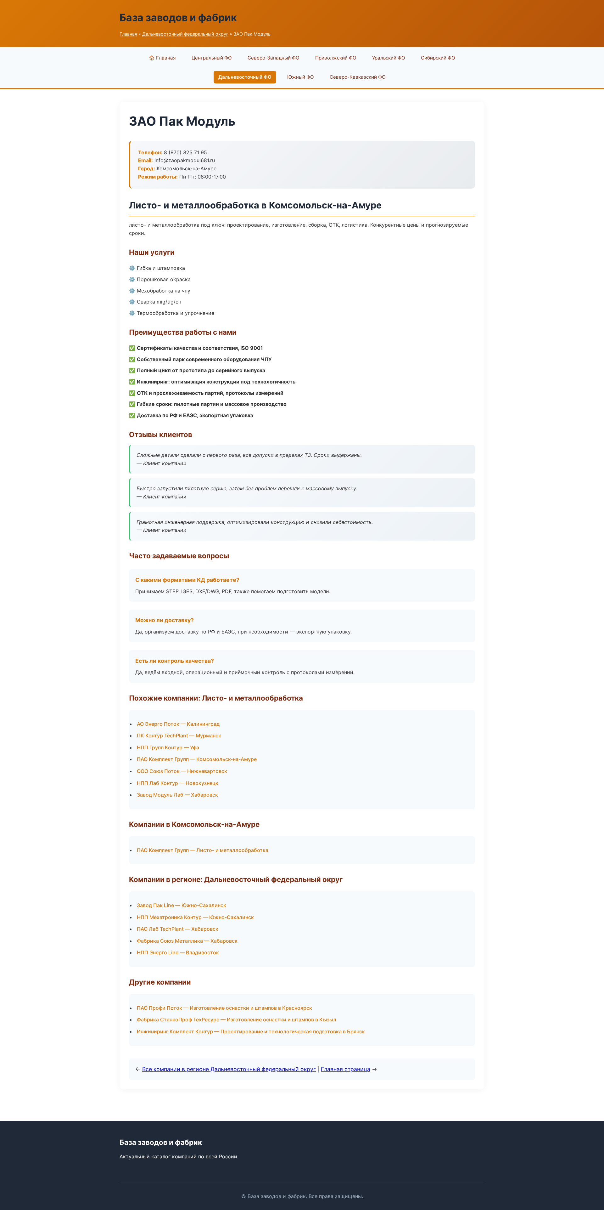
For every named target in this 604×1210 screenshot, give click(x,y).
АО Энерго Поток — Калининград (178, 724)
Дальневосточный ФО (244, 77)
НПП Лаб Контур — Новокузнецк (177, 783)
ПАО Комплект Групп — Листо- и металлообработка (202, 850)
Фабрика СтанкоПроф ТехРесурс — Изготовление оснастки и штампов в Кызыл (236, 1019)
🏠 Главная (162, 58)
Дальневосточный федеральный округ (185, 34)
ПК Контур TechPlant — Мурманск (179, 735)
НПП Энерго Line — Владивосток (178, 952)
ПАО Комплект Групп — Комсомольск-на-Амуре (197, 759)
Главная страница (345, 1069)
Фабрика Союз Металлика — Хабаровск (187, 941)
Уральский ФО (388, 58)
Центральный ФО (212, 58)
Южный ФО (300, 77)
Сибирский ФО (438, 58)
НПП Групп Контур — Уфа (168, 747)
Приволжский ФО (335, 58)
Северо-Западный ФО (273, 58)
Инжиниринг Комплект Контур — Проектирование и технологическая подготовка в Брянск (251, 1031)
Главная (128, 34)
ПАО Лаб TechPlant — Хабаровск (177, 929)
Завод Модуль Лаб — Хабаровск (177, 795)
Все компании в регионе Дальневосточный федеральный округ (229, 1069)
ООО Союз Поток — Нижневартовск (182, 771)
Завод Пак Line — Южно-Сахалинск (181, 905)
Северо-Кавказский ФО (358, 77)
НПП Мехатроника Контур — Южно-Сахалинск (195, 917)
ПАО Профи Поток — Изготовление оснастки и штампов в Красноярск (224, 1008)
